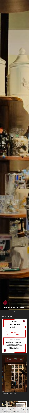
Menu (15, 311)
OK (22, 411)
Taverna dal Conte (13, 307)
